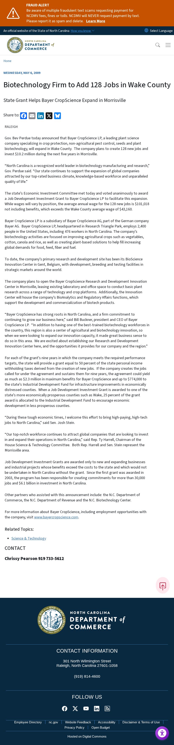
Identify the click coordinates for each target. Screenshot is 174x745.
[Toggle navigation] (168, 45)
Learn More (95, 21)
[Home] (31, 40)
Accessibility (106, 722)
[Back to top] (163, 585)
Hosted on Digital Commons (87, 736)
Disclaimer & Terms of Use (141, 722)
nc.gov (53, 722)
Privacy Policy (74, 727)
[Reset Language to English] (146, 30)
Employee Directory (28, 722)
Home (7, 61)
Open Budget (100, 727)
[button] (155, 45)
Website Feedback (78, 722)
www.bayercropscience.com (56, 517)
